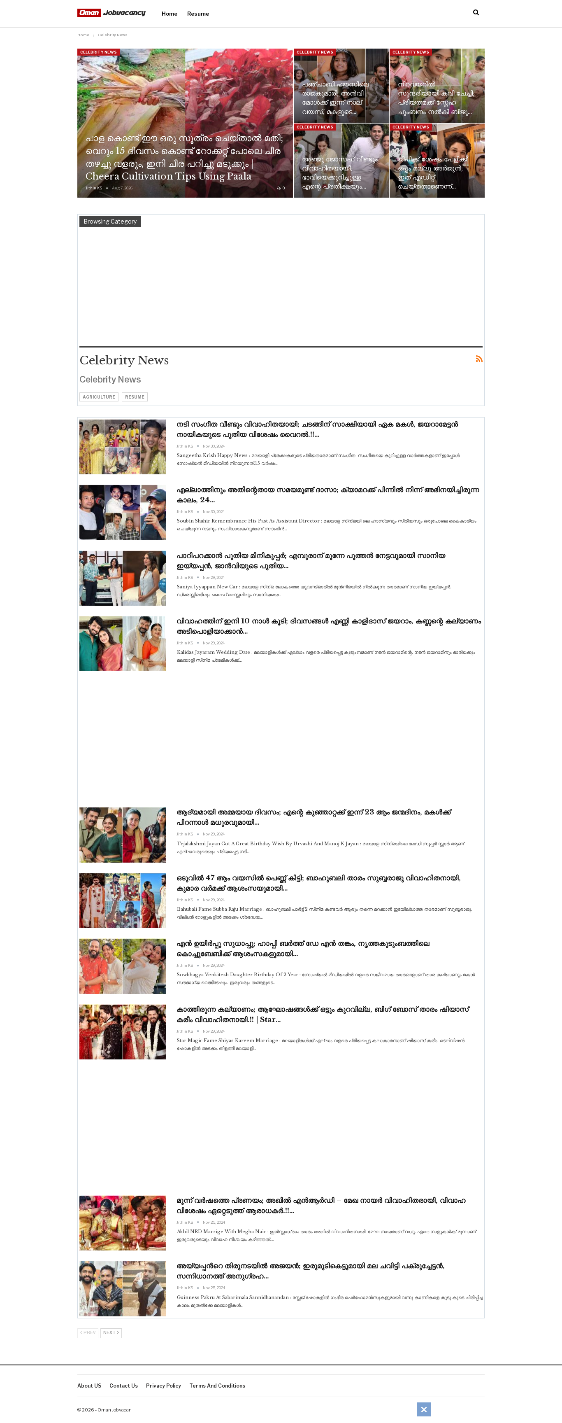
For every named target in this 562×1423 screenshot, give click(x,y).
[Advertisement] (281, 288)
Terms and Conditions (217, 1386)
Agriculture (99, 396)
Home (169, 13)
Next (109, 1333)
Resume (198, 13)
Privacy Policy (163, 1386)
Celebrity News (98, 52)
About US (89, 1386)
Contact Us (123, 1386)
